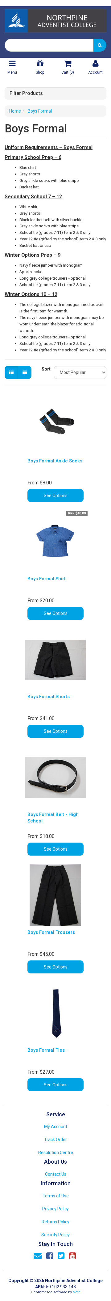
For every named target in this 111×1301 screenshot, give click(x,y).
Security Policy (55, 1234)
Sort (45, 369)
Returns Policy (55, 1221)
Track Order (55, 1139)
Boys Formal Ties (46, 1050)
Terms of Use (56, 1195)
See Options (56, 495)
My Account (55, 1126)
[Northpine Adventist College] (55, 18)
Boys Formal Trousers (51, 932)
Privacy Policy (55, 1208)
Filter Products (26, 93)
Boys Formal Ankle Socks (54, 461)
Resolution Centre (55, 1152)
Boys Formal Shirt (46, 579)
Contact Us (55, 1174)
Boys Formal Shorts (48, 696)
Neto (76, 1292)
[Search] (99, 45)
